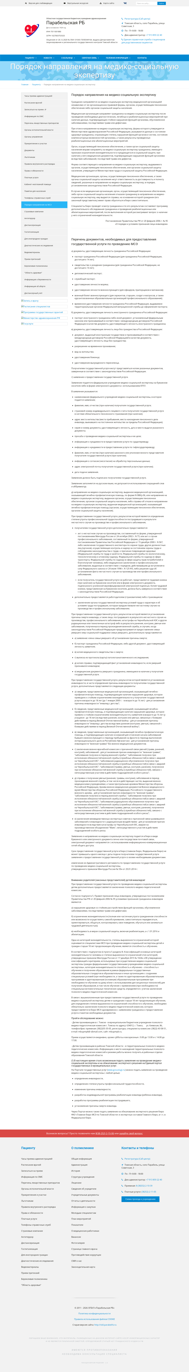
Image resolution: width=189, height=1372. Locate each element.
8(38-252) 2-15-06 (105, 1133)
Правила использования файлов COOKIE (94, 1319)
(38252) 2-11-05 (148, 1191)
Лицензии (76, 1182)
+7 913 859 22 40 (154, 35)
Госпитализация (31, 232)
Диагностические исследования (38, 245)
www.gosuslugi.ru (116, 1069)
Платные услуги (31, 177)
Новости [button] (48, 58)
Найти (161, 3)
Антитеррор (29, 218)
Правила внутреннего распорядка (39, 164)
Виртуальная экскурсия (77, 3)
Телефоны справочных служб (37, 198)
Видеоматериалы (32, 252)
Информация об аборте (34, 286)
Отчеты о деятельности (83, 1200)
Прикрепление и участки (35, 143)
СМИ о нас (76, 1260)
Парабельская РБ (65, 22)
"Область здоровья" (33, 272)
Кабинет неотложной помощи (37, 184)
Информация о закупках (83, 1206)
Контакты (142, 58)
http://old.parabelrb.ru (105, 1324)
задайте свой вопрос (131, 1133)
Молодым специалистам (83, 1213)
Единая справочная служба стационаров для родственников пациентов (143, 41)
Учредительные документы (85, 1194)
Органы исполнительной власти (38, 130)
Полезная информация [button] (117, 58)
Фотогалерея (78, 1243)
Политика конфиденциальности (94, 1313)
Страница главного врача (84, 1249)
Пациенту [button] (30, 58)
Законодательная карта (83, 1267)
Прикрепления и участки (33, 1194)
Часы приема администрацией (38, 96)
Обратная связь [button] (89, 58)
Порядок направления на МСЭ (38, 204)
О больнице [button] (67, 58)
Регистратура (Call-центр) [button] (137, 18)
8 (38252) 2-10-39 (144, 1185)
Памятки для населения (35, 191)
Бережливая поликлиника (36, 266)
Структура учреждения (82, 1176)
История (75, 1170)
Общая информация (81, 1158)
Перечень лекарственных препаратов (41, 123)
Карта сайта (108, 3)
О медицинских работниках (85, 1230)
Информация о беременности (37, 279)
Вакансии (76, 1236)
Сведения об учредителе (83, 1188)
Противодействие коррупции (86, 1254)
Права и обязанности (33, 170)
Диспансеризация (32, 225)
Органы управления (33, 136)
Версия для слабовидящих (40, 3)
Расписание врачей (33, 102)
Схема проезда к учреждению (140, 1199)
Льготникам (29, 157)
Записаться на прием (34, 109)
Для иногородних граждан (36, 238)
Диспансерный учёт (33, 293)
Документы (29, 150)
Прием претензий (32, 259)
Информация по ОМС (34, 116)
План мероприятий (81, 1218)
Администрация (79, 1164)
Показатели (77, 1224)
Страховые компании (33, 211)
